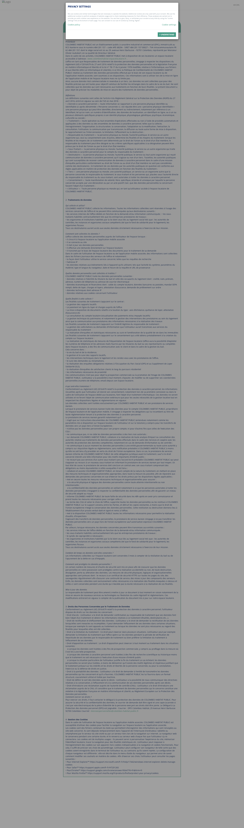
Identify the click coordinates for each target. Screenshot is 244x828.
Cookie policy (74, 24)
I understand (166, 34)
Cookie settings (169, 24)
